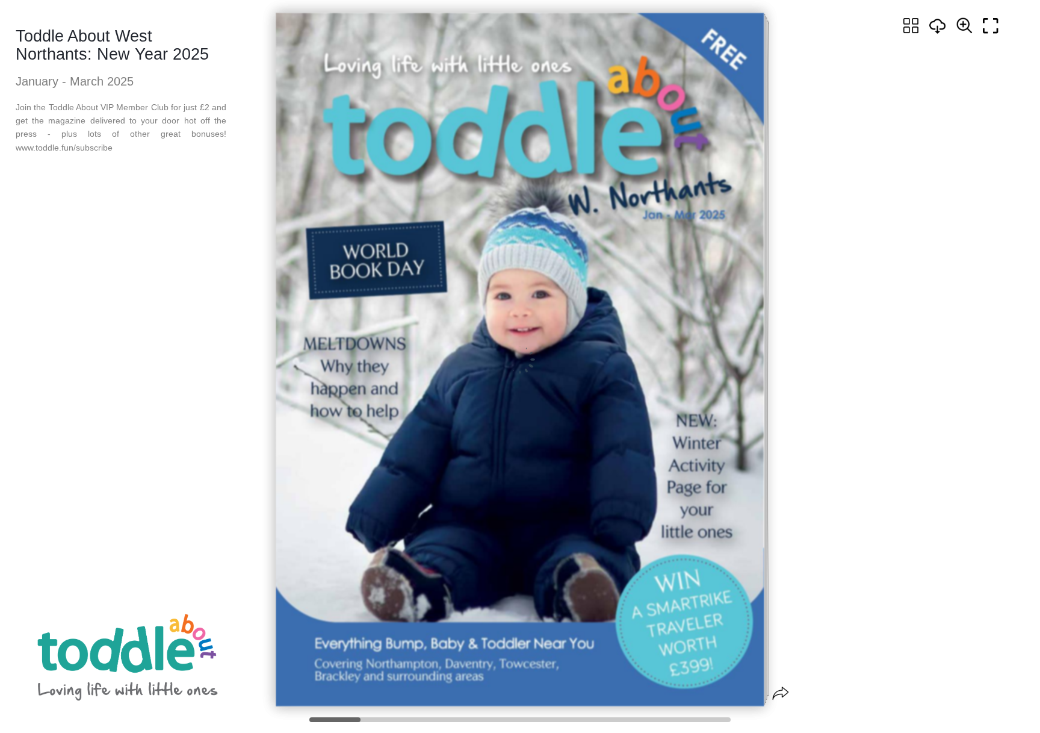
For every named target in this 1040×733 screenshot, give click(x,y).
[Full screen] (990, 26)
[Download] (937, 26)
